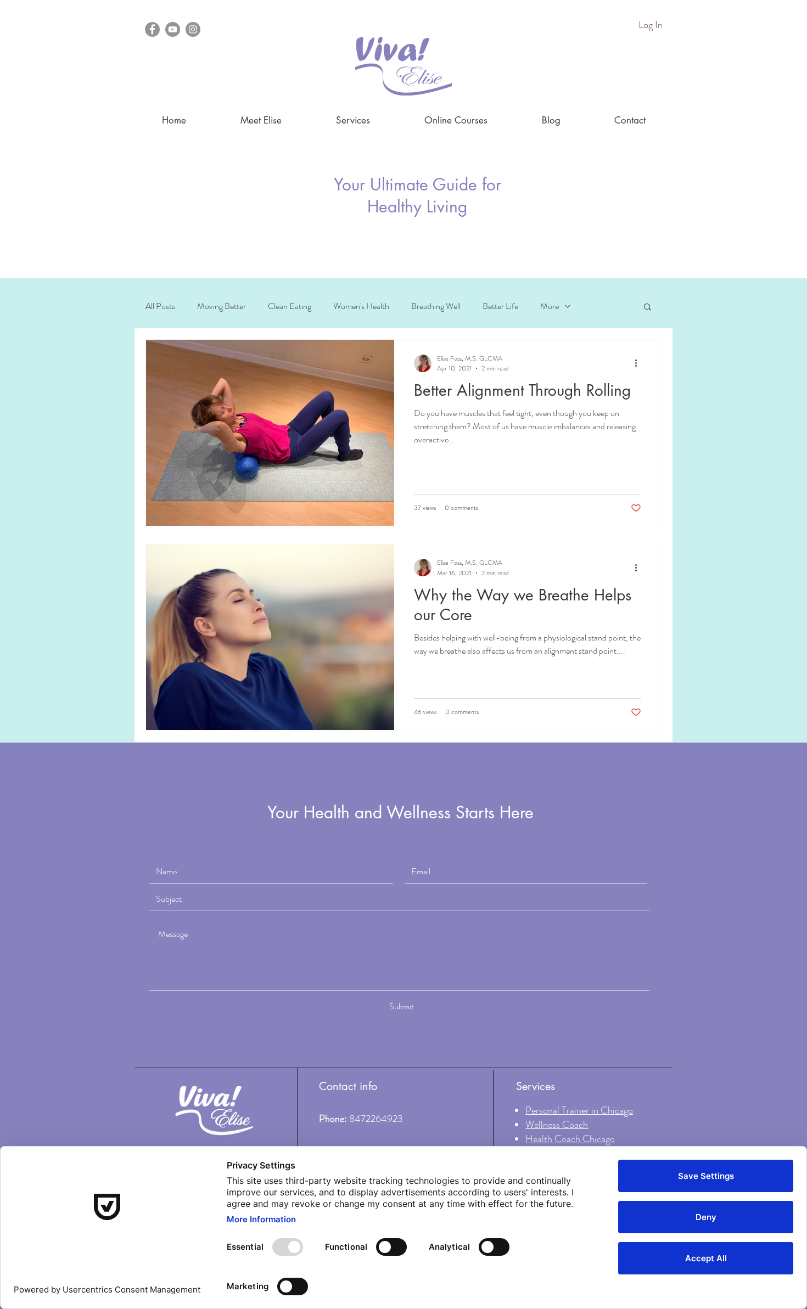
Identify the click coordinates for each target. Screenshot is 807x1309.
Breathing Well (436, 306)
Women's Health (361, 306)
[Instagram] (193, 29)
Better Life (500, 306)
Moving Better (221, 306)
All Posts (160, 306)
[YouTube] (172, 29)
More (549, 306)
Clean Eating (289, 306)
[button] (647, 307)
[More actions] (639, 363)
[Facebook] (152, 29)
